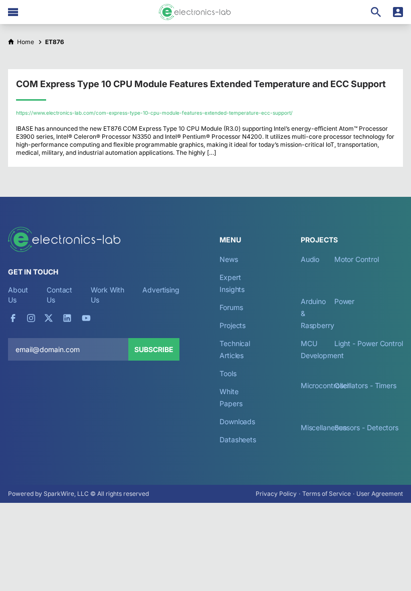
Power (344, 301)
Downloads (237, 421)
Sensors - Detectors (366, 427)
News (229, 259)
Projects (233, 325)
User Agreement (379, 493)
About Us (18, 294)
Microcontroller (325, 385)
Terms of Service (326, 493)
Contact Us (59, 294)
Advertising (160, 289)
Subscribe (153, 349)
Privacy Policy (276, 493)
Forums (231, 307)
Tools (228, 373)
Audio (310, 259)
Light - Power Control (368, 343)
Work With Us (107, 294)
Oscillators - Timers (365, 385)
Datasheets (238, 439)
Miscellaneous (323, 427)
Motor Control (356, 259)
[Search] (376, 12)
